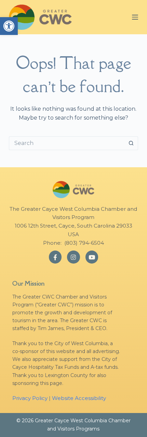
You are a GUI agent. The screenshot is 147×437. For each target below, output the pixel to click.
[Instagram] (73, 257)
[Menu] (135, 17)
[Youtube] (91, 257)
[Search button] (131, 143)
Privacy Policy (30, 398)
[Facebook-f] (55, 257)
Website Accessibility (79, 398)
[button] (9, 26)
